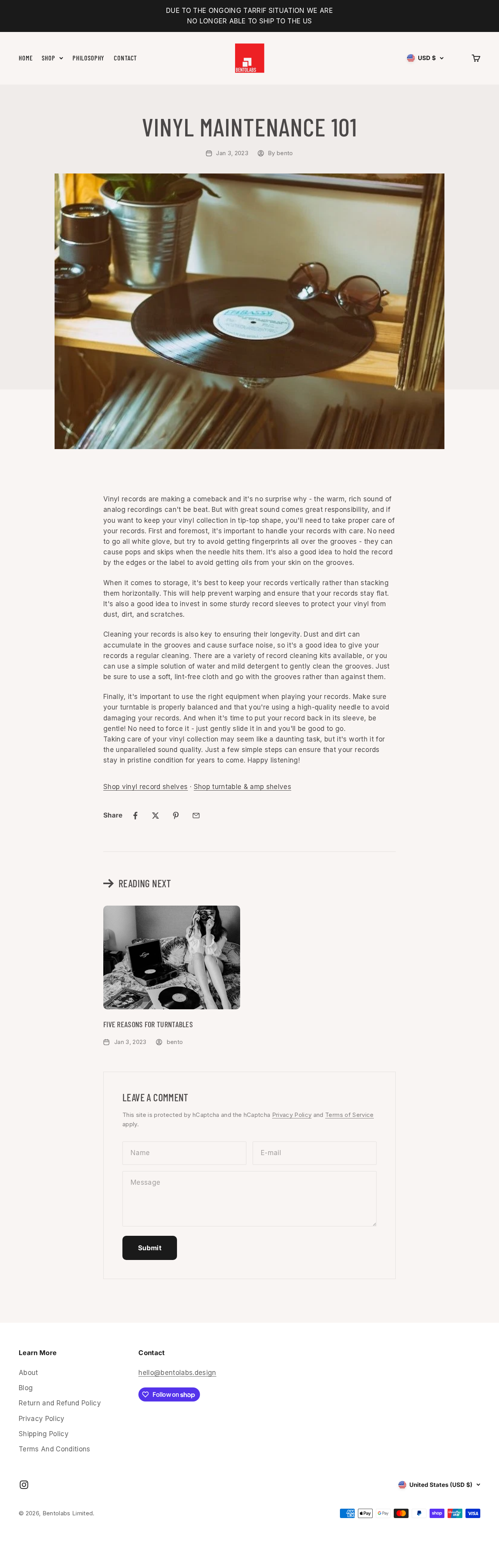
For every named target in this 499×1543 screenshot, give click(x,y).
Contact (125, 58)
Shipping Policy (44, 1434)
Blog (26, 1388)
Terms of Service (349, 1114)
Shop (48, 58)
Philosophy (89, 58)
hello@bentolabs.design (177, 1373)
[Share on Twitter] (155, 815)
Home (25, 58)
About (28, 1373)
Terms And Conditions (54, 1449)
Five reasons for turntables (148, 1024)
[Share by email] (196, 815)
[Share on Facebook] (135, 815)
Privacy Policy (292, 1114)
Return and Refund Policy (60, 1403)
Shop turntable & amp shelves (243, 787)
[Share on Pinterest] (176, 815)
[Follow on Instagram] (24, 1484)
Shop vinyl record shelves (145, 787)
